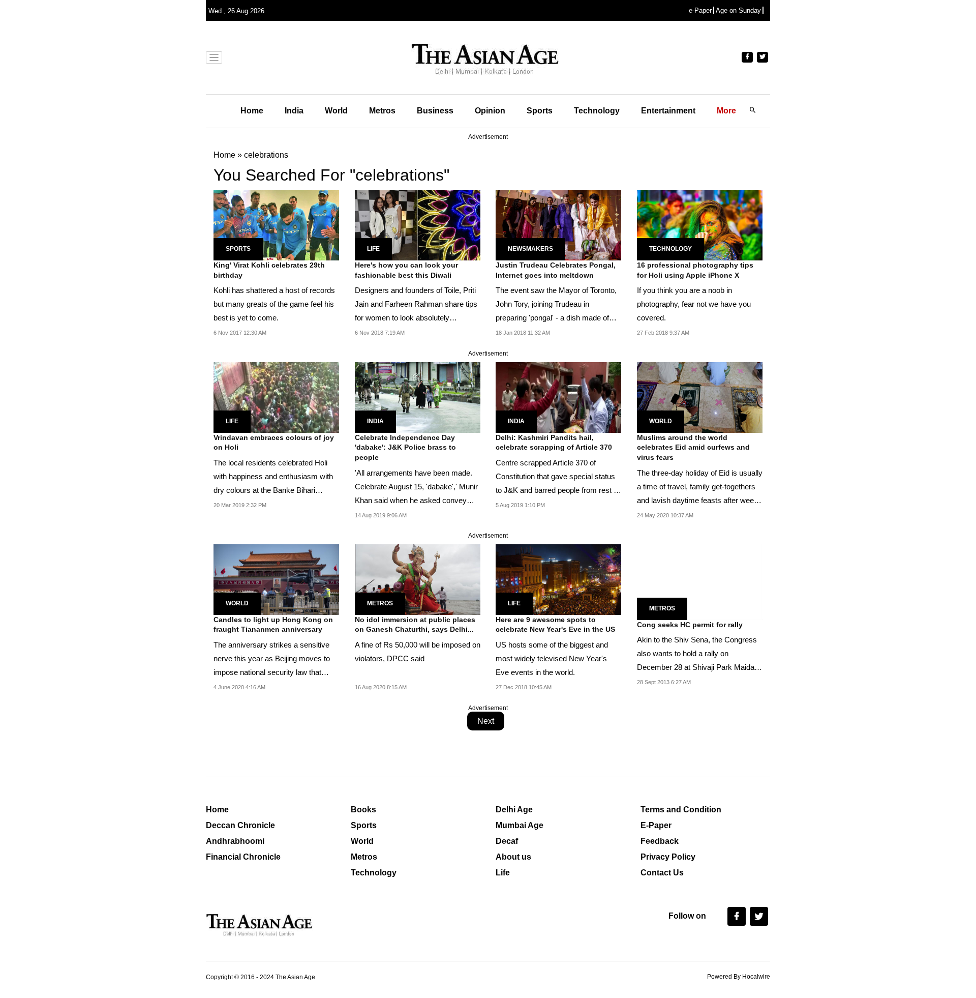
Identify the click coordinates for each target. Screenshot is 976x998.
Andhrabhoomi (235, 841)
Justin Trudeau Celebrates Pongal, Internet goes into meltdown (556, 270)
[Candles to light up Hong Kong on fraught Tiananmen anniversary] (276, 579)
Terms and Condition (680, 809)
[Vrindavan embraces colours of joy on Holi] (276, 397)
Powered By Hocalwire (738, 976)
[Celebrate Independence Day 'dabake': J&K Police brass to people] (417, 397)
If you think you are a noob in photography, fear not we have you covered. (694, 304)
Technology (597, 110)
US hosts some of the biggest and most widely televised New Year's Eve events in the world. (552, 658)
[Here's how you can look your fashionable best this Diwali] (417, 224)
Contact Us (662, 872)
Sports (540, 110)
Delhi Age (514, 809)
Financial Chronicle (243, 857)
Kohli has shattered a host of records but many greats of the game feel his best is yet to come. (274, 304)
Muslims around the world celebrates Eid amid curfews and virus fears (693, 447)
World (336, 110)
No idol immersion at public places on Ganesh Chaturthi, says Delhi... (415, 624)
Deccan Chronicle (240, 825)
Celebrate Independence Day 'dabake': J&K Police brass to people (405, 447)
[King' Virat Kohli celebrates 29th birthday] (276, 224)
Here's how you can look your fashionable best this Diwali (406, 270)
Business (435, 110)
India (294, 110)
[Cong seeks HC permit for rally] (700, 581)
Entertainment (668, 110)
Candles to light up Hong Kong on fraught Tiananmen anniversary (273, 624)
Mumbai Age (519, 825)
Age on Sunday (738, 10)
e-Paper (700, 10)
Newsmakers (530, 248)
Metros (382, 110)
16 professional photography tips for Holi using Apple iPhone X (695, 270)
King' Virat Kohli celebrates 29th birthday (269, 270)
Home (251, 110)
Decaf (507, 841)
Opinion (490, 110)
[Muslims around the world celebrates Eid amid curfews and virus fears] (699, 397)
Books (363, 809)
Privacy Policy (667, 857)
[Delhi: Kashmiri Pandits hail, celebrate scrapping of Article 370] (558, 397)
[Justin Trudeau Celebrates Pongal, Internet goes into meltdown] (558, 224)
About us (513, 857)
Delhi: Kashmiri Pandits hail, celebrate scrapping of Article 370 (554, 442)
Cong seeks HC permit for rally (690, 625)
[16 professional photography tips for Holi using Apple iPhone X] (699, 224)
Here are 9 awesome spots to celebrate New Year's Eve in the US (555, 624)
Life (373, 248)
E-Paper (656, 825)
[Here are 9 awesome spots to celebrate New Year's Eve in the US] (558, 579)
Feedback (659, 841)
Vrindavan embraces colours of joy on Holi (274, 442)
